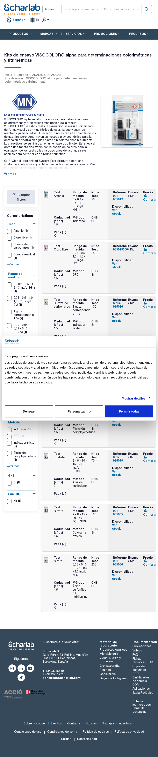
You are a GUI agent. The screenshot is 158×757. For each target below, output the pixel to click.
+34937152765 (55, 674)
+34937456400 (55, 670)
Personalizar (77, 411)
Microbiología (109, 653)
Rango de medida (15, 275)
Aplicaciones (141, 688)
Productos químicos (113, 649)
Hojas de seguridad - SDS (140, 670)
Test (11, 224)
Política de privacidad (129, 731)
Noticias (91, 723)
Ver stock (116, 211)
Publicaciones (141, 646)
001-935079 (118, 458)
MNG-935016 (118, 304)
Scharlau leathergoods (141, 703)
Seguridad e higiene (113, 678)
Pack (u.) (14, 494)
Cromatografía (110, 665)
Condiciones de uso (28, 731)
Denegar (29, 411)
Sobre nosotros (34, 723)
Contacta (73, 723)
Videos (137, 650)
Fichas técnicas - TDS (142, 660)
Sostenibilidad (87, 739)
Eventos (56, 723)
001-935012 (118, 197)
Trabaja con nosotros (117, 723)
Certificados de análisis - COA (141, 681)
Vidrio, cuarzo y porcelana (110, 659)
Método (14, 422)
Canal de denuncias (139, 709)
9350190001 (121, 249)
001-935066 (118, 562)
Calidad (66, 739)
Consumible (108, 674)
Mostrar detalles (133, 398)
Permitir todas (129, 411)
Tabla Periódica (142, 692)
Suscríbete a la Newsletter (61, 642)
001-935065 (118, 512)
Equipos (105, 669)
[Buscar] (147, 9)
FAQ (135, 654)
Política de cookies (96, 731)
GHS (11, 475)
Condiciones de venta (62, 731)
